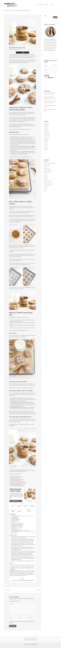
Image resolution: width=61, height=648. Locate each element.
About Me (42, 4)
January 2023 (46, 131)
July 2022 (45, 142)
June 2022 (46, 144)
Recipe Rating (11, 601)
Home (37, 4)
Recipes (46, 4)
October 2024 (46, 124)
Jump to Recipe (19, 52)
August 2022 (46, 140)
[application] (48, 4)
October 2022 (46, 137)
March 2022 (46, 149)
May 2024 (45, 128)
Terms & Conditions (32, 639)
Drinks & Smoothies (47, 181)
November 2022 (47, 135)
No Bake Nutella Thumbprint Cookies (16, 484)
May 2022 (45, 146)
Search (45, 15)
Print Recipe (27, 52)
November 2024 (47, 122)
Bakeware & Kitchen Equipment (49, 163)
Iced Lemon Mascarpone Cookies (16, 480)
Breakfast (45, 166)
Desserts (12, 10)
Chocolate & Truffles (47, 172)
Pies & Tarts (46, 186)
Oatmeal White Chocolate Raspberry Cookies (18, 483)
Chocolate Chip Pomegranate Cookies (17, 479)
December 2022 (47, 133)
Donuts (45, 179)
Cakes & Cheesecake (48, 170)
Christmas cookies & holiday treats (23, 129)
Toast (45, 191)
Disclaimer (27, 639)
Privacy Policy (34, 638)
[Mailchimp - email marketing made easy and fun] (49, 77)
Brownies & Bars (47, 168)
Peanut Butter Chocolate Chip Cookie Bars (17, 481)
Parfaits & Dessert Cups (48, 184)
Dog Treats (46, 177)
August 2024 (46, 126)
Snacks (45, 190)
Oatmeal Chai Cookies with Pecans (16, 476)
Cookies (16, 10)
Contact (52, 4)
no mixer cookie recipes (22, 330)
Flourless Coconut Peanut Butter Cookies (17, 485)
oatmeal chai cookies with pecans (25, 156)
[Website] (32, 617)
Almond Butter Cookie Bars (15, 477)
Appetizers (46, 161)
